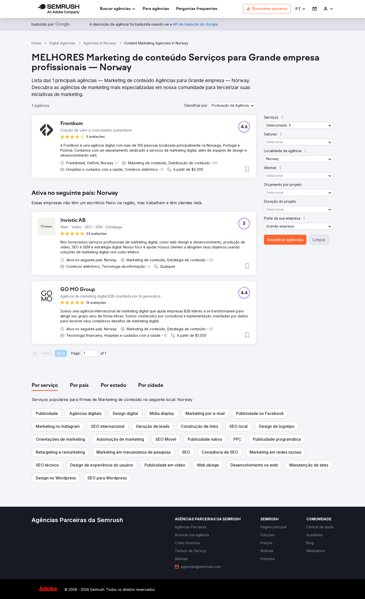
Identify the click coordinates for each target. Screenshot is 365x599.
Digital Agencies (62, 43)
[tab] (45, 386)
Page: (75, 353)
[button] (300, 9)
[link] (156, 9)
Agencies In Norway (99, 43)
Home (36, 43)
